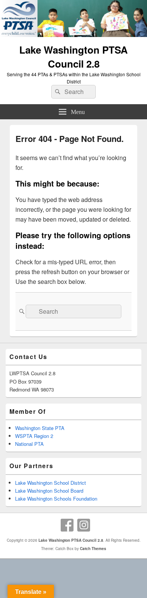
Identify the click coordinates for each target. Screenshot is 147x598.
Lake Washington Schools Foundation (56, 498)
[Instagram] (83, 525)
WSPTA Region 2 (34, 435)
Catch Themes (93, 548)
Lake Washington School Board (49, 490)
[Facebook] (67, 525)
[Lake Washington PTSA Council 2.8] (73, 34)
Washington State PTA (39, 428)
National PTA (29, 443)
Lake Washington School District (50, 482)
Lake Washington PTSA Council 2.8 (73, 57)
